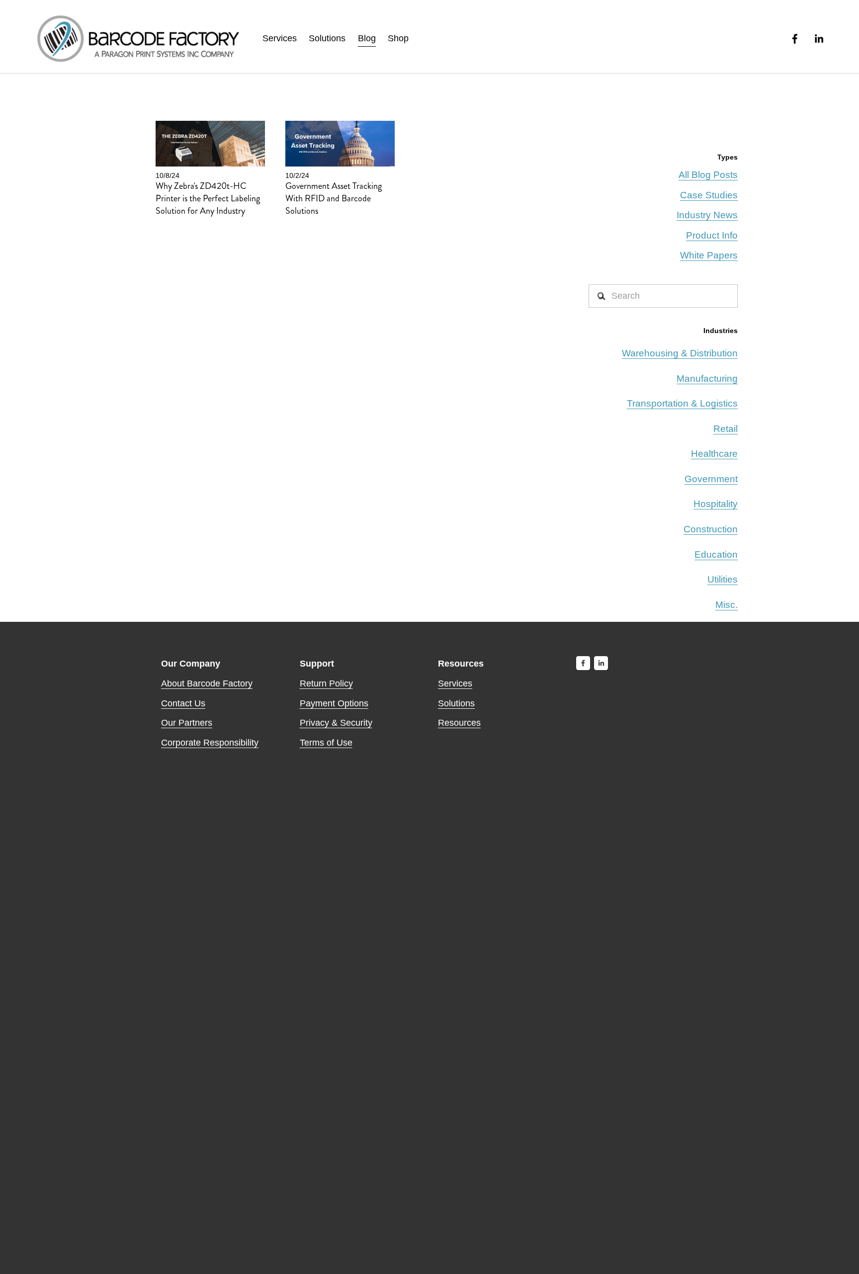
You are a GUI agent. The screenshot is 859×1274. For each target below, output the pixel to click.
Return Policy (326, 683)
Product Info (712, 235)
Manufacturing (707, 378)
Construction (711, 529)
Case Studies (709, 195)
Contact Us (183, 703)
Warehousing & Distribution (680, 353)
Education (716, 554)
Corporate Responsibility (209, 743)
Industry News (707, 215)
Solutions (327, 38)
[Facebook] (795, 39)
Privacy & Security (336, 723)
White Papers (709, 255)
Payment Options (334, 703)
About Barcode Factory (207, 683)
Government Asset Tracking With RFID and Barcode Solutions (333, 198)
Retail (725, 429)
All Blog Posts (708, 175)
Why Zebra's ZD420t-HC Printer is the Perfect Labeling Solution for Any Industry (208, 198)
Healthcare (714, 453)
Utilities (722, 579)
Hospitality (715, 504)
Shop (398, 38)
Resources (459, 723)
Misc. (726, 604)
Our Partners (186, 723)
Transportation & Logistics (682, 403)
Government (711, 479)
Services (279, 38)
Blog (367, 38)
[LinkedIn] (819, 39)
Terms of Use (326, 743)
